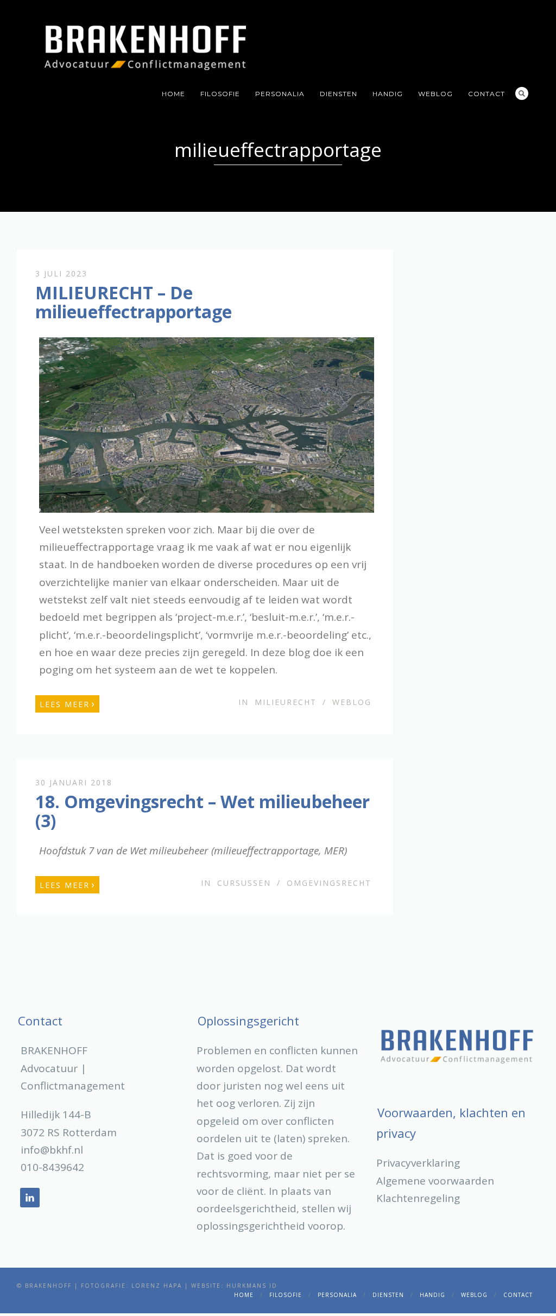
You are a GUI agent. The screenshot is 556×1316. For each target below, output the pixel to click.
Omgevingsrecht (329, 883)
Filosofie (220, 94)
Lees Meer (67, 703)
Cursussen (244, 883)
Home (173, 94)
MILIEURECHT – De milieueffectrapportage (133, 302)
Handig (387, 94)
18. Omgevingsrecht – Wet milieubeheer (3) (202, 811)
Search (521, 93)
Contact (486, 94)
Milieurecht (286, 702)
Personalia (280, 94)
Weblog (435, 94)
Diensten (338, 94)
